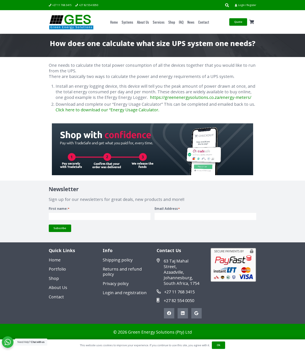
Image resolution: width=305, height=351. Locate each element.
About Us (58, 287)
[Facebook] (169, 313)
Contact (56, 297)
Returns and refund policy (122, 271)
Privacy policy (116, 283)
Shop (54, 278)
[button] (227, 5)
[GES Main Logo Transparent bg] (71, 22)
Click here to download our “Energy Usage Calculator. (107, 110)
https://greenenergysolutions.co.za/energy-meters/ (200, 97)
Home (55, 260)
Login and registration (125, 292)
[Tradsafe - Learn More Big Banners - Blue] (152, 149)
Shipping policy (118, 260)
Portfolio (57, 269)
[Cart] (251, 22)
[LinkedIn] (183, 313)
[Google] (196, 313)
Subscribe (60, 228)
